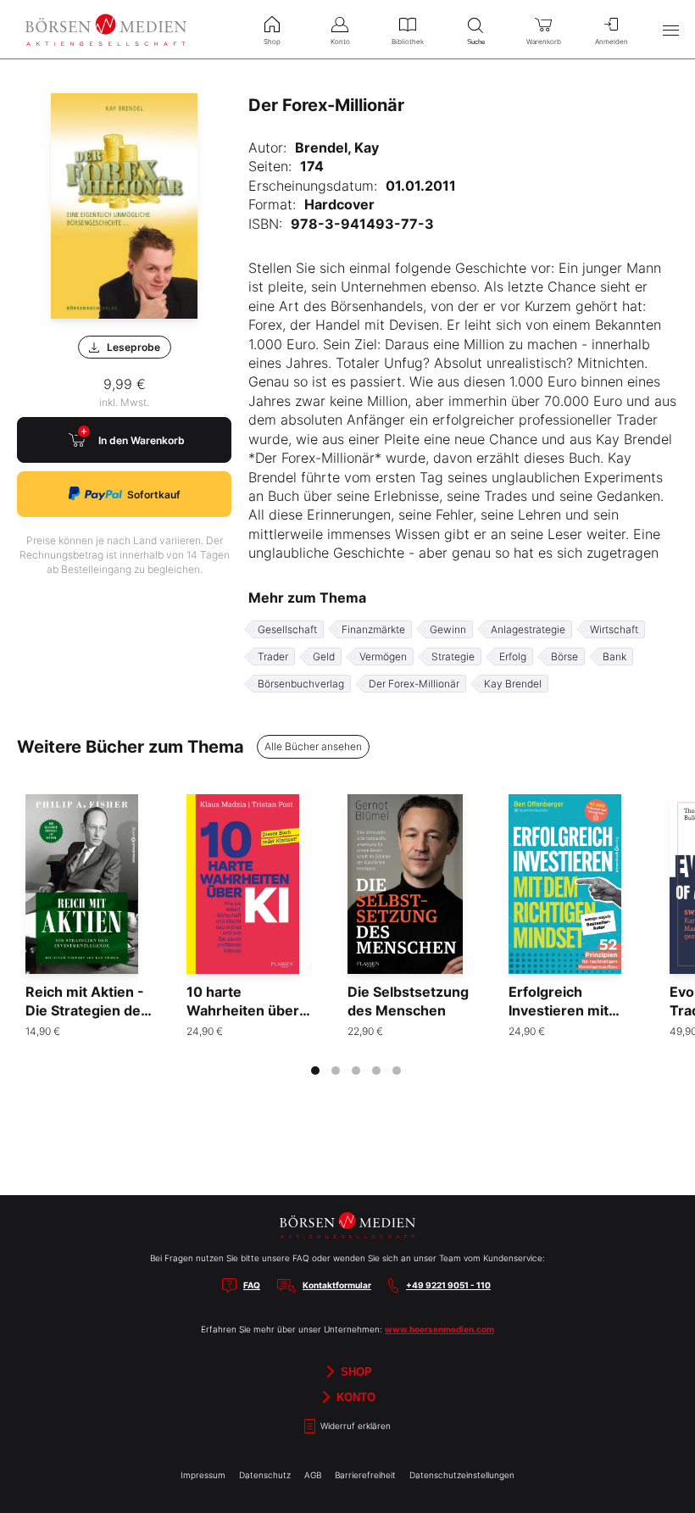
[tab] (315, 1070)
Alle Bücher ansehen (313, 746)
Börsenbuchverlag (301, 683)
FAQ (251, 1285)
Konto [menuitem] (340, 41)
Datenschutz (265, 1475)
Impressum (203, 1475)
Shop (354, 1371)
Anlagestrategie (528, 629)
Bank (614, 656)
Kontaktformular (337, 1285)
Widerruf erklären (354, 1426)
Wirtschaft (614, 629)
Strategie (453, 656)
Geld (324, 656)
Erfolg (512, 656)
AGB (312, 1475)
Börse (564, 656)
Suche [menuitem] (476, 42)
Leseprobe (133, 347)
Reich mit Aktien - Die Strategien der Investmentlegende (90, 1010)
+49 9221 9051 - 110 (448, 1285)
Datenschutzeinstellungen (461, 1475)
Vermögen (383, 656)
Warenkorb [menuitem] (543, 41)
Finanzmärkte (373, 629)
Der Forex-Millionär (414, 683)
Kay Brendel (513, 683)
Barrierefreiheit (365, 1475)
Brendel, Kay (337, 147)
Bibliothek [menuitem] (408, 41)
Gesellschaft (287, 629)
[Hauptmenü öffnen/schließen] (670, 29)
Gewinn (448, 629)
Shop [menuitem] (272, 41)
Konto (354, 1396)
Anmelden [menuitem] (611, 41)
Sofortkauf (154, 494)
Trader (273, 656)
